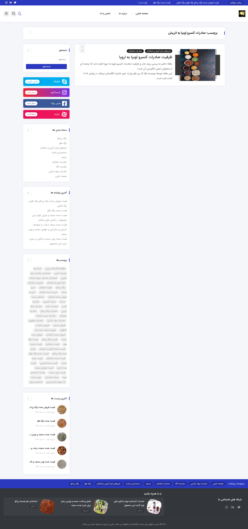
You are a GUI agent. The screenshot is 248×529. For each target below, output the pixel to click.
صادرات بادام (52, 306)
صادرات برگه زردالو (49, 311)
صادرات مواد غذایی (58, 172)
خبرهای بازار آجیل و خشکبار (158, 51)
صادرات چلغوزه (36, 321)
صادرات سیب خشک (46, 316)
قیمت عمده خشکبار (56, 358)
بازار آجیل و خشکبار (56, 283)
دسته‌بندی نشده (59, 153)
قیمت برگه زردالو (49, 340)
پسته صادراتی (51, 377)
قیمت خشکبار (52, 344)
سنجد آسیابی (49, 302)
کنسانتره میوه (36, 382)
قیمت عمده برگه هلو (167, 3)
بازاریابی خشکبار (35, 283)
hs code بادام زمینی (55, 269)
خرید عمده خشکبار (48, 292)
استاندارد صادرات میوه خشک (43, 278)
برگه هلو (63, 143)
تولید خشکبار (45, 288)
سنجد (64, 157)
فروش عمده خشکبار (55, 335)
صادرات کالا (61, 167)
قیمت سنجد (36, 344)
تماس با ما (105, 13)
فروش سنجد (59, 325)
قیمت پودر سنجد (57, 373)
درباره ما (123, 13)
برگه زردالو (62, 139)
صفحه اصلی (142, 13)
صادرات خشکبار (135, 51)
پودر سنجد (36, 377)
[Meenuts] (242, 14)
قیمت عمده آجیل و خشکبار (52, 349)
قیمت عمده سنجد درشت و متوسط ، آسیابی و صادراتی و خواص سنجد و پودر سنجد (47, 229)
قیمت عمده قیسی (48, 363)
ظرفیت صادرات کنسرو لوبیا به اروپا (145, 57)
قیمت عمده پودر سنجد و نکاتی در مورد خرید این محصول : (41, 462)
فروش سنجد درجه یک (45, 330)
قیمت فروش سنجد (44, 368)
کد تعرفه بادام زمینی (55, 382)
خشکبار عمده (38, 297)
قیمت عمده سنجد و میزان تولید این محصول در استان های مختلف (41, 434)
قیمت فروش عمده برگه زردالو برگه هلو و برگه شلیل (203, 3)
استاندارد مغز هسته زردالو (26, 501)
